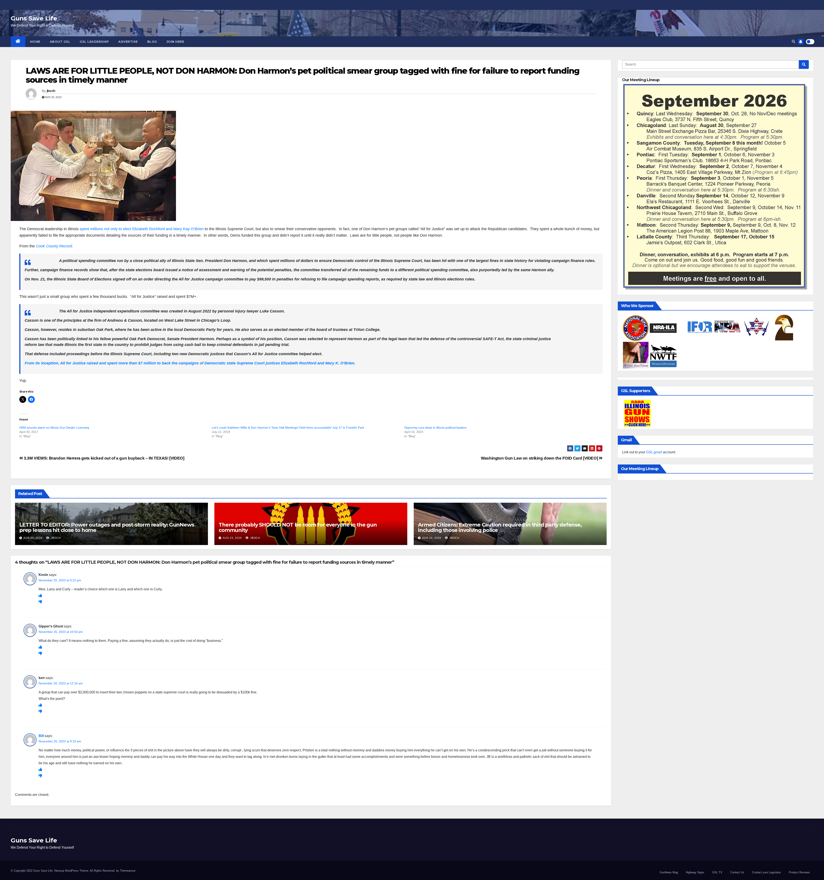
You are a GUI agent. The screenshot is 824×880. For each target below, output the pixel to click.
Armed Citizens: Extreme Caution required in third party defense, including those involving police (500, 527)
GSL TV (717, 872)
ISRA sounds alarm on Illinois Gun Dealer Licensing (54, 427)
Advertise (128, 42)
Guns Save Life (34, 18)
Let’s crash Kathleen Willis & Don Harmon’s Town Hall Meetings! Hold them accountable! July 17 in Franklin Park (288, 427)
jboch (51, 91)
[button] (793, 41)
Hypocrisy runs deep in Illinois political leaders (435, 427)
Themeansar (127, 870)
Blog (152, 42)
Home (35, 42)
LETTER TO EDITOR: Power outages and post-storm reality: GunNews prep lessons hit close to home (106, 527)
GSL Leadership (94, 42)
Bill (41, 736)
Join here (175, 42)
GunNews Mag (669, 872)
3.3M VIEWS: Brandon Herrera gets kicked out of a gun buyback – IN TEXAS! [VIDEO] (103, 458)
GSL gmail (654, 452)
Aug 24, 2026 (232, 537)
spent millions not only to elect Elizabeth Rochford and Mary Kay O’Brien (142, 229)
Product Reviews (799, 872)
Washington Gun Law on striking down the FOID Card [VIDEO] (540, 458)
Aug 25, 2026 (32, 537)
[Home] (18, 41)
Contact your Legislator (766, 872)
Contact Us (737, 872)
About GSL (60, 42)
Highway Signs (695, 872)
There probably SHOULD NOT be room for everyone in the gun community (298, 527)
